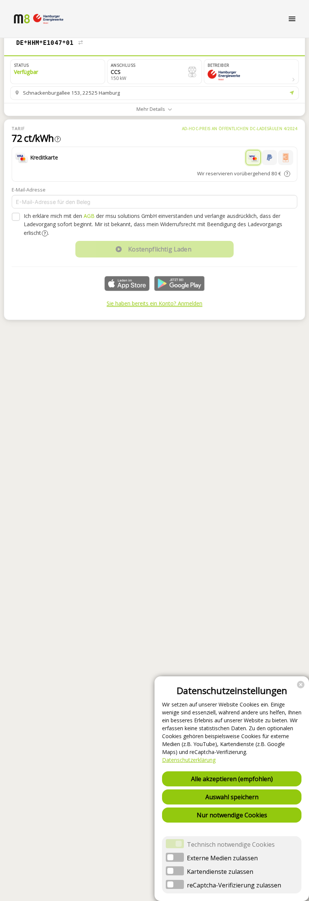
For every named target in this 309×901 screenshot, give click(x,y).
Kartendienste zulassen (220, 871)
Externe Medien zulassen (222, 858)
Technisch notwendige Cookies (231, 844)
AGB (89, 215)
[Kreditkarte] (253, 157)
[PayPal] (269, 157)
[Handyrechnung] (285, 157)
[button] (251, 71)
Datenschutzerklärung (189, 759)
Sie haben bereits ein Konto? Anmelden (154, 303)
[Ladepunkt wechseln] (80, 43)
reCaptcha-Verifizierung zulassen (234, 885)
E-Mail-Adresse (29, 189)
